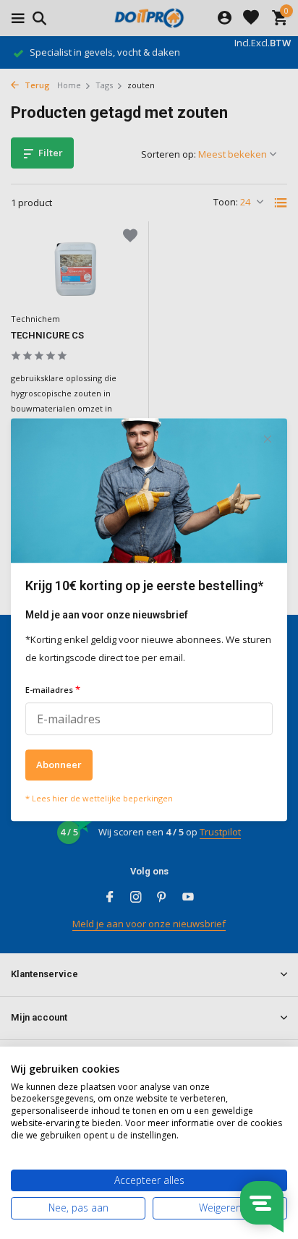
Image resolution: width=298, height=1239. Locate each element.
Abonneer (59, 764)
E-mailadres (52, 690)
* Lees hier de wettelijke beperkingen (99, 798)
